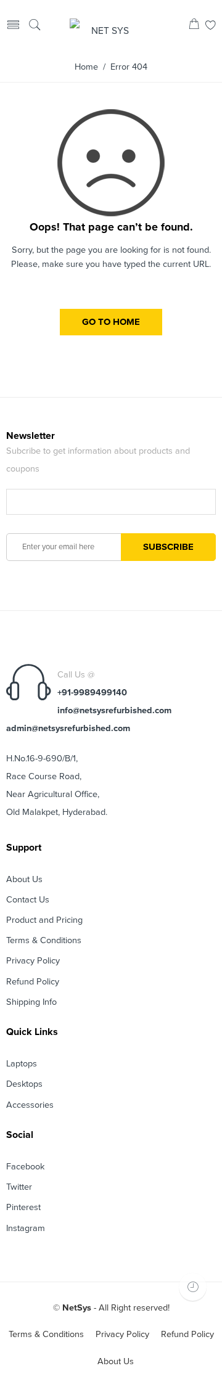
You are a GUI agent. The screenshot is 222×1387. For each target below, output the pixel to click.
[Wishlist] (210, 26)
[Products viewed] (193, 1287)
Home (86, 67)
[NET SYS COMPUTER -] (105, 25)
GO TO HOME (111, 321)
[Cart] (194, 26)
